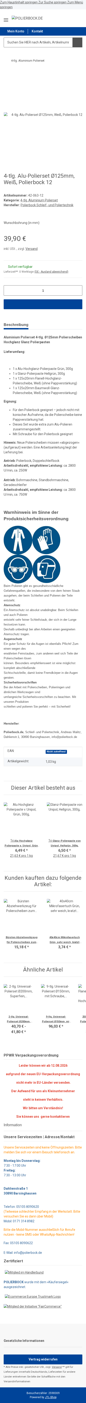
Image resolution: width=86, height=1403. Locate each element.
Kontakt (37, 31)
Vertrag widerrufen (43, 1359)
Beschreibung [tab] (16, 325)
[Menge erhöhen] (77, 290)
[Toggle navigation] (6, 18)
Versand (31, 249)
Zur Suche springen (52, 2)
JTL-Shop (50, 1397)
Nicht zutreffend (56, 751)
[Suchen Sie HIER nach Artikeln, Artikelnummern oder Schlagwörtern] (77, 42)
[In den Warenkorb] (7, 72)
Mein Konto (15, 31)
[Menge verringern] (9, 290)
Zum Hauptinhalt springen (19, 2)
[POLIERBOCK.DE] (27, 18)
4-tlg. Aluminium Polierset (39, 200)
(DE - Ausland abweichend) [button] (51, 271)
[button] (67, 18)
